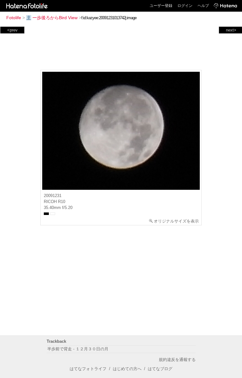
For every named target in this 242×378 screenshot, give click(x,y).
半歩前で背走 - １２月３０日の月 (77, 349)
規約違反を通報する (177, 359)
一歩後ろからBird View (55, 17)
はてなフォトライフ (88, 368)
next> (231, 30)
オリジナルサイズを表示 (176, 221)
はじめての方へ (127, 368)
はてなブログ (160, 368)
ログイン (185, 5)
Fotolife (13, 17)
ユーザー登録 (161, 5)
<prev (12, 30)
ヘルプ (203, 5)
